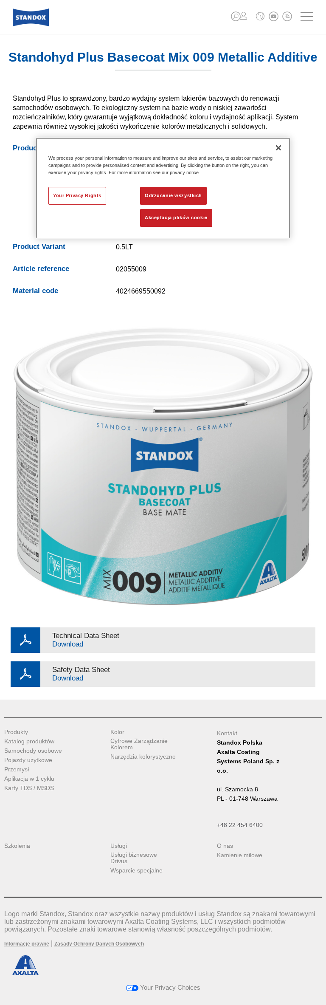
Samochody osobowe (33, 751)
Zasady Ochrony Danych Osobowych (99, 944)
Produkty (16, 732)
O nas (225, 846)
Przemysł (16, 769)
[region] (163, 188)
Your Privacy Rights (77, 195)
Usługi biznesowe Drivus (133, 858)
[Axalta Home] (31, 24)
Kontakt (227, 733)
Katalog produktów (29, 741)
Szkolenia (17, 846)
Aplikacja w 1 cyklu (29, 779)
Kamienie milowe (239, 855)
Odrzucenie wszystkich (173, 195)
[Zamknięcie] (278, 147)
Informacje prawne (26, 944)
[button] (236, 16)
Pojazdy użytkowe (28, 760)
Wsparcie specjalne (136, 870)
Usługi (118, 846)
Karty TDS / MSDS (29, 788)
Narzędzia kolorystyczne (143, 757)
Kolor (117, 732)
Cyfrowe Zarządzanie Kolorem (139, 744)
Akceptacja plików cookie (176, 217)
